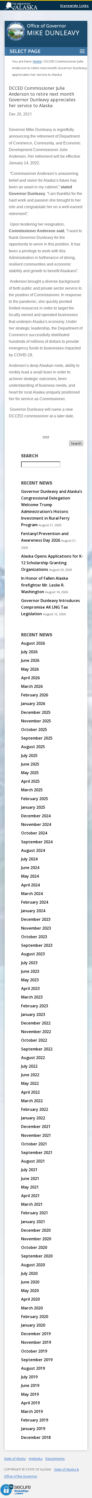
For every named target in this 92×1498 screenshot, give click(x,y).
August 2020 (33, 1265)
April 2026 (30, 677)
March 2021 (32, 1204)
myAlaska (35, 1458)
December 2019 (36, 1333)
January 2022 (33, 1118)
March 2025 (32, 790)
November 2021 (36, 1135)
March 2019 (32, 1411)
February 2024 (34, 902)
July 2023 (29, 962)
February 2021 (34, 1213)
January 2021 (33, 1221)
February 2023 (34, 1006)
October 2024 (34, 833)
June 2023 (30, 971)
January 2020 (33, 1325)
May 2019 (30, 1394)
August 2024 (33, 850)
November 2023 (36, 928)
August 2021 (33, 1161)
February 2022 (34, 1109)
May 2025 (30, 772)
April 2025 (30, 781)
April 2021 (30, 1195)
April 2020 (30, 1299)
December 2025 (36, 712)
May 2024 (30, 876)
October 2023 (34, 936)
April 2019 (30, 1403)
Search (76, 443)
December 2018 (36, 1437)
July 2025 (29, 755)
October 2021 (34, 1144)
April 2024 (30, 885)
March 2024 (32, 893)
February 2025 (34, 798)
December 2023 (36, 919)
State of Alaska (33, 6)
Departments (55, 1458)
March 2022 (32, 1100)
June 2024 (30, 867)
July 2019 (29, 1377)
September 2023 (37, 945)
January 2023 (33, 1014)
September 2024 (37, 842)
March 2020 (32, 1308)
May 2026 (30, 669)
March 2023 (32, 997)
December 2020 (36, 1230)
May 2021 (30, 1187)
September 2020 (37, 1256)
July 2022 (29, 1066)
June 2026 (30, 660)
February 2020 (34, 1316)
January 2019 (33, 1428)
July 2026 (29, 651)
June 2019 (30, 1385)
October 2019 (34, 1351)
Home (37, 61)
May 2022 (30, 1083)
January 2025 (33, 807)
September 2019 (37, 1359)
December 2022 (36, 1023)
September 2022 (37, 1049)
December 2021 (36, 1126)
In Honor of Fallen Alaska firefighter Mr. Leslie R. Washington (44, 585)
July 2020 (29, 1273)
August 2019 (33, 1368)
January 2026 (33, 703)
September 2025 (37, 738)
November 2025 (36, 721)
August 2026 (33, 643)
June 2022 (30, 1074)
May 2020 (30, 1290)
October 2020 (34, 1247)
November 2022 (36, 1031)
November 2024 (36, 824)
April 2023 (30, 988)
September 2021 (37, 1152)
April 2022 (30, 1092)
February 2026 (34, 695)
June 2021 (30, 1178)
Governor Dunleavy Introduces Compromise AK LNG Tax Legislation (50, 607)
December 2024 (36, 816)
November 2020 (36, 1239)
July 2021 (29, 1169)
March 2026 (32, 686)
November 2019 (36, 1342)
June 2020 (30, 1282)
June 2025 (30, 764)
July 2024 (29, 859)
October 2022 (34, 1040)
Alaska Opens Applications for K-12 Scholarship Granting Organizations (52, 562)
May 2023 (30, 980)
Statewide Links (74, 6)
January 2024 (33, 910)
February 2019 (34, 1420)
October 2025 (34, 729)
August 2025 (33, 746)
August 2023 (33, 954)
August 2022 (33, 1057)
